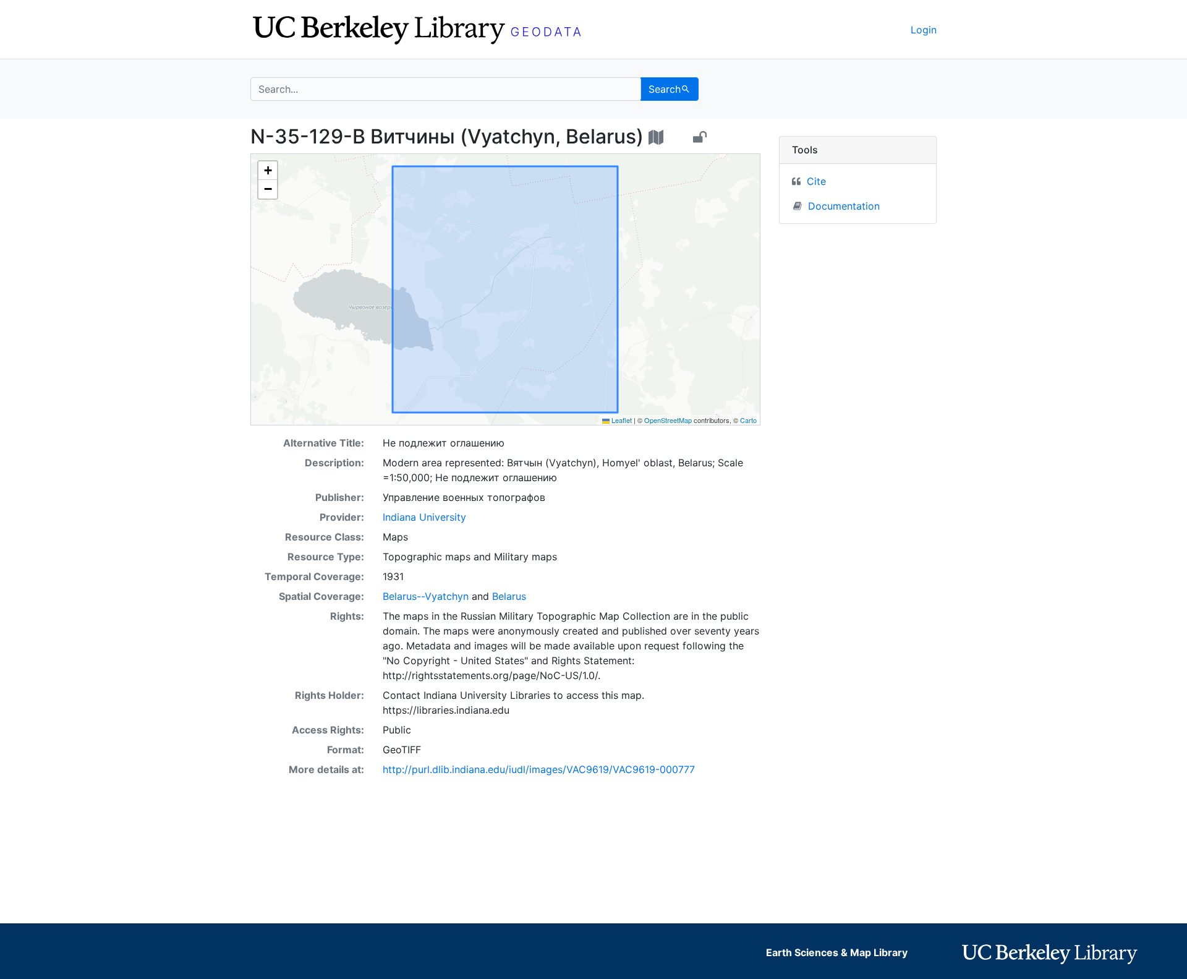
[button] (267, 170)
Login (924, 30)
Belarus (509, 596)
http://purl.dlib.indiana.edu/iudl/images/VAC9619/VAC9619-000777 (539, 769)
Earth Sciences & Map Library (837, 952)
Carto (748, 420)
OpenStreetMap (668, 420)
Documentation (844, 206)
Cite (816, 181)
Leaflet (621, 420)
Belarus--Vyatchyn (426, 596)
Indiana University (424, 517)
